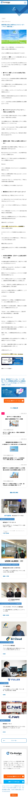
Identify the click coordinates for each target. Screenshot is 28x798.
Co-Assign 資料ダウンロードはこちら (14, 400)
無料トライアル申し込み (14, 781)
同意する (14, 795)
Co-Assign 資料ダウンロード (14, 776)
